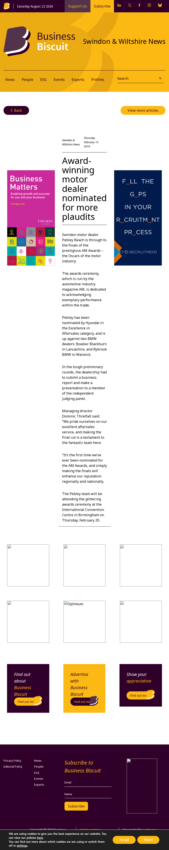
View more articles (143, 110)
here (40, 838)
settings (22, 846)
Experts (78, 79)
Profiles (97, 79)
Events (59, 79)
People (27, 79)
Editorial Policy (13, 766)
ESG (43, 79)
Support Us (77, 6)
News (10, 79)
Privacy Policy (12, 761)
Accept (124, 840)
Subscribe (102, 6)
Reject (148, 840)
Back (16, 110)
